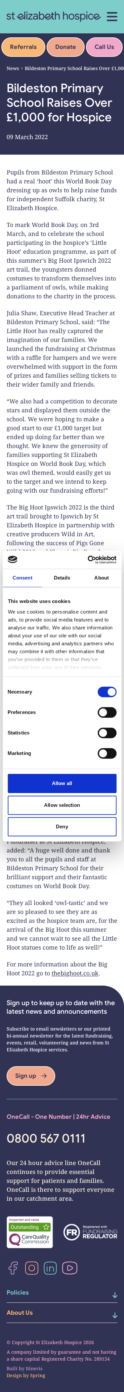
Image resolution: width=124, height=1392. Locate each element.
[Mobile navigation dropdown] (108, 1295)
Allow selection (62, 805)
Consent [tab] (22, 578)
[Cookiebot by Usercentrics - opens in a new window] (88, 559)
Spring (37, 1375)
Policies (18, 1292)
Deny (62, 826)
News (13, 68)
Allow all (62, 783)
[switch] (107, 712)
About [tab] (101, 578)
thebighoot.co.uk (75, 973)
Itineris (34, 1368)
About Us (20, 1312)
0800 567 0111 (46, 1138)
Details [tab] (62, 578)
